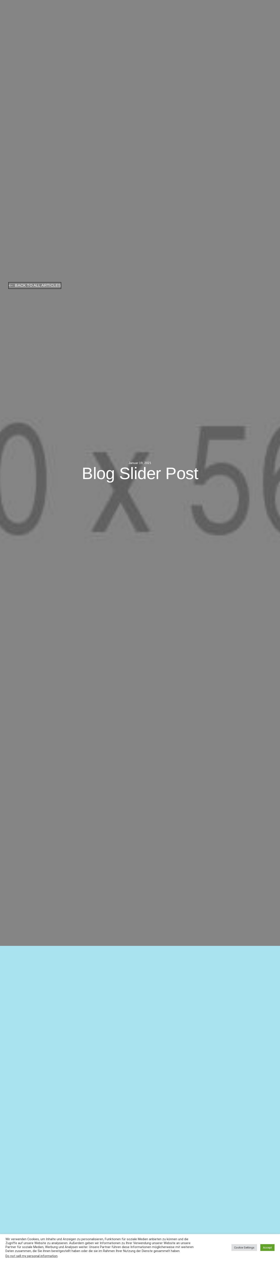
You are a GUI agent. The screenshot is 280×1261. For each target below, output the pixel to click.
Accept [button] (267, 1247)
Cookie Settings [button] (244, 1247)
